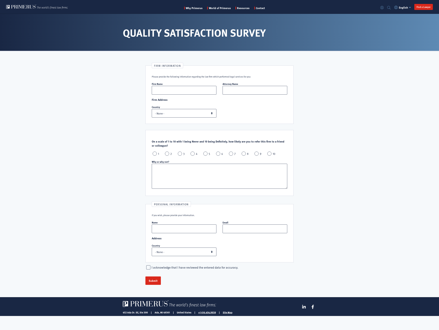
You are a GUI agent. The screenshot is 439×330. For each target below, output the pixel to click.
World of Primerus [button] (220, 8)
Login (382, 8)
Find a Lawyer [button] (424, 7)
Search (389, 8)
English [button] (403, 7)
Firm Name (157, 84)
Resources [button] (243, 8)
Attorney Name (230, 84)
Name (155, 222)
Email (225, 222)
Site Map (227, 312)
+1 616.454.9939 (207, 312)
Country (156, 107)
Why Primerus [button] (194, 8)
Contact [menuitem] (260, 8)
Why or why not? (160, 161)
